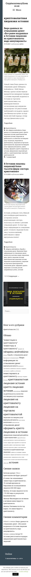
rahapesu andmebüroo (15, 130)
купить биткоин (16, 391)
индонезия (25, 255)
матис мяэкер (22, 420)
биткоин (5, 355)
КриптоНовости (11, 128)
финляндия (24, 459)
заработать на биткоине (15, 371)
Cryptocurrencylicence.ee (17, 4)
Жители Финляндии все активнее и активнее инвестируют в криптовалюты (15, 501)
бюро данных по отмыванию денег (11, 358)
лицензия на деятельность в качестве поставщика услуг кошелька (16, 138)
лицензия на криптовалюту (12, 261)
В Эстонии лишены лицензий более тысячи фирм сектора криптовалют (16, 167)
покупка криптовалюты (8, 440)
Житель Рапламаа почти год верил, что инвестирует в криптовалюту (14, 508)
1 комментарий (11, 157)
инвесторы (19, 376)
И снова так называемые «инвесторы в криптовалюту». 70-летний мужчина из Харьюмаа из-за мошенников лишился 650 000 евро (14, 483)
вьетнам (14, 255)
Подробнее (8, 123)
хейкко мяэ (5, 463)
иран (5, 257)
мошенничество (15, 422)
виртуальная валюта (10, 366)
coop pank (20, 349)
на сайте (14, 558)
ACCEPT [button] (15, 574)
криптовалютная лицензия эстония (15, 259)
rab (7, 130)
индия (19, 255)
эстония (20, 270)
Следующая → (13, 276)
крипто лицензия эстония (15, 257)
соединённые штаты (10, 270)
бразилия (20, 251)
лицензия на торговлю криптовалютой (12, 410)
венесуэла (7, 255)
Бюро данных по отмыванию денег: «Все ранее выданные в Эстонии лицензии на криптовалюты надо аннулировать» (16, 34)
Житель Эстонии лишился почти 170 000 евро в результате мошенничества (15, 493)
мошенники (7, 422)
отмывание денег (9, 265)
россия (20, 267)
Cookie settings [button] (23, 571)
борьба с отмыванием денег (17, 355)
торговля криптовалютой (16, 459)
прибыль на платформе (16, 452)
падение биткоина (21, 437)
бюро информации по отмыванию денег (13, 360)
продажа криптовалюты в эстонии (18, 454)
